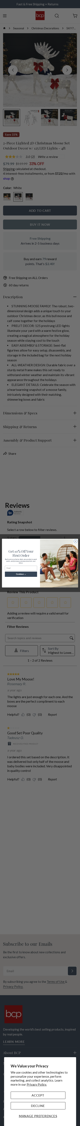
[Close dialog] (75, 541)
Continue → (21, 574)
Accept (38, 1095)
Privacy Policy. (37, 1084)
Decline (38, 1106)
